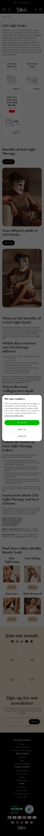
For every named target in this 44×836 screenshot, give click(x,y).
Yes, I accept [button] (22, 423)
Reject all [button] (22, 429)
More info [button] (22, 436)
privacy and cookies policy (14, 415)
